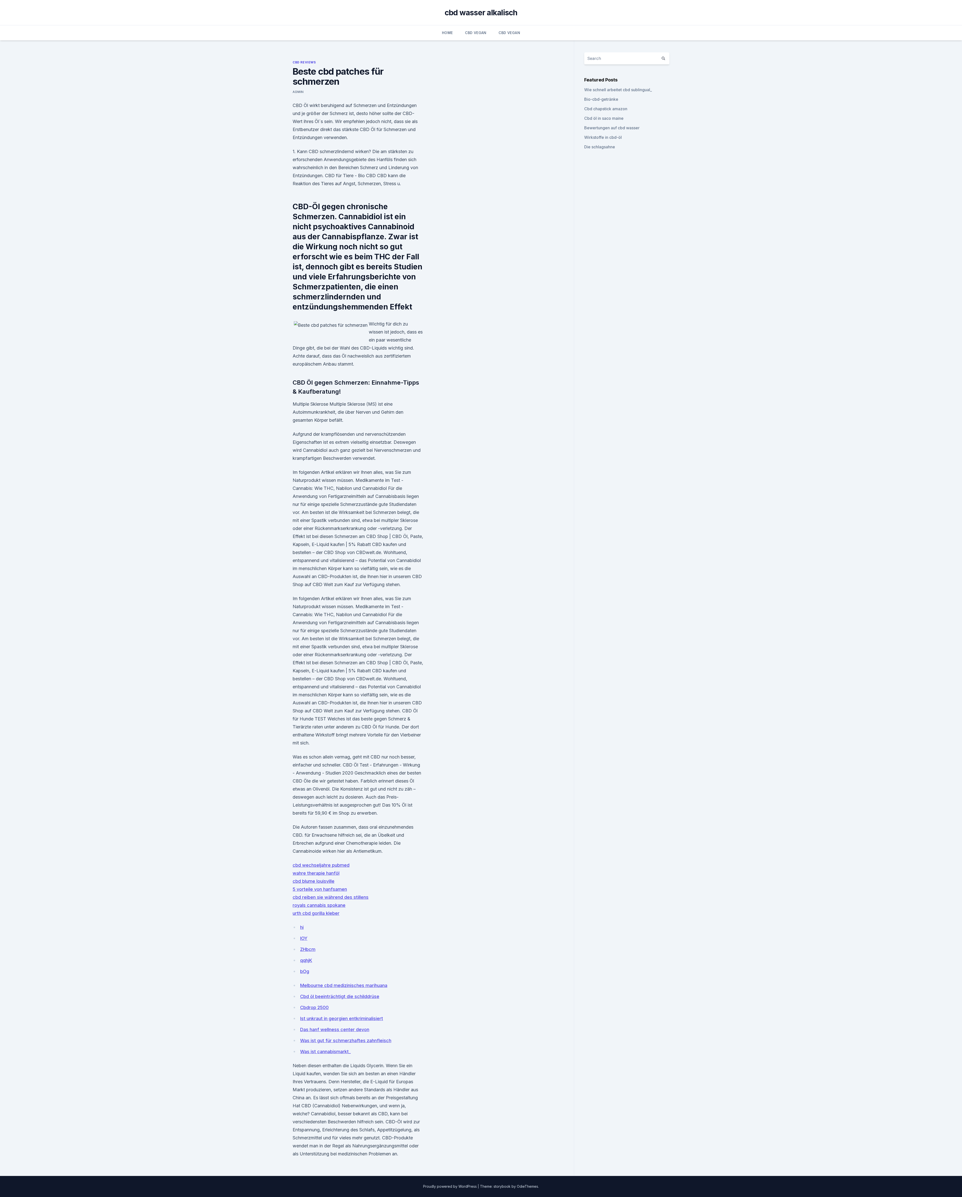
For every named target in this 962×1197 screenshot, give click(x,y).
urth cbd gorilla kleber (316, 913)
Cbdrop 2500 (314, 1007)
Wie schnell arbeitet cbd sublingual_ (618, 89)
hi (302, 927)
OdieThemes (527, 1186)
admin (298, 92)
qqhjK (306, 960)
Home (447, 33)
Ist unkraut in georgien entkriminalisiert (341, 1018)
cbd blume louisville (313, 881)
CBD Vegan (476, 33)
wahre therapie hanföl (316, 873)
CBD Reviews (304, 62)
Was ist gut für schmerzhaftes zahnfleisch (345, 1040)
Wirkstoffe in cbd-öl (603, 137)
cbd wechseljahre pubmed (321, 865)
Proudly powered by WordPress (450, 1186)
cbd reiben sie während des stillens (331, 897)
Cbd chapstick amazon (605, 108)
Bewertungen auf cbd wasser (612, 127)
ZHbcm (307, 949)
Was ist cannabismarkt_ (325, 1051)
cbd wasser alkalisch (481, 12)
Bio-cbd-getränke (601, 99)
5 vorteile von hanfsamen (320, 889)
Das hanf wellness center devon (334, 1029)
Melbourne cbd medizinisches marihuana (343, 985)
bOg (304, 971)
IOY (303, 938)
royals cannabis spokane (319, 905)
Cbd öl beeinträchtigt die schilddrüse (339, 996)
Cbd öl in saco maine (604, 118)
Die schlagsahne (599, 146)
